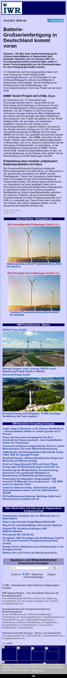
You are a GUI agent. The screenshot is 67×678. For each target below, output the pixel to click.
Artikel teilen (56, 20)
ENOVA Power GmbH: (15, 329)
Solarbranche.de (10, 617)
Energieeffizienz (29, 625)
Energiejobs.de (40, 601)
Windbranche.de (18, 614)
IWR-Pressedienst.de (34, 598)
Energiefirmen (50, 622)
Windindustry (9, 622)
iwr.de (5, 614)
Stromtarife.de (33, 635)
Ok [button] (33, 676)
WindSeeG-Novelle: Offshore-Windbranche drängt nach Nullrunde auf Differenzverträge (33, 459)
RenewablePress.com (13, 619)
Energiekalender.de (12, 603)
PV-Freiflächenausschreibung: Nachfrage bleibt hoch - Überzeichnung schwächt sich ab (32, 497)
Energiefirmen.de (11, 601)
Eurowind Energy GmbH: (16, 374)
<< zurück (7, 643)
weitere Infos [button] (38, 670)
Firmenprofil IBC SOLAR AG (18, 534)
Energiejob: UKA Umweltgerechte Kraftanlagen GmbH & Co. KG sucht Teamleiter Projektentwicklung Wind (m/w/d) (33, 541)
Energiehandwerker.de (13, 638)
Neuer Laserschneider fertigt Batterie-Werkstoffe (29, 522)
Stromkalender (25, 627)
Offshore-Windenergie (40, 614)
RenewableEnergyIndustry (40, 619)
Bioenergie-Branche (31, 617)
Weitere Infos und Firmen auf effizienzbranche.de (30, 552)
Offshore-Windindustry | (30, 622)
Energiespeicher (10, 625)
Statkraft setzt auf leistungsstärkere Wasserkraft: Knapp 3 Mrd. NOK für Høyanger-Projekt (33, 453)
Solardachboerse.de (53, 617)
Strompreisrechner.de (13, 635)
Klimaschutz (45, 625)
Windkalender (9, 627)
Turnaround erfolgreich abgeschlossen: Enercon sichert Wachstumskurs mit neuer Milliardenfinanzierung (33, 447)
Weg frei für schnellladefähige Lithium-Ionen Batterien (32, 525)
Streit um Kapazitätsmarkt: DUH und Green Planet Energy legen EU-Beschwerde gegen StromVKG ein (31, 465)
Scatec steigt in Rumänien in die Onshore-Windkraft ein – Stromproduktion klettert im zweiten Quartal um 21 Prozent (33, 431)
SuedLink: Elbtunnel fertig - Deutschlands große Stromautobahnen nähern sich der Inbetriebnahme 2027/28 (30, 490)
